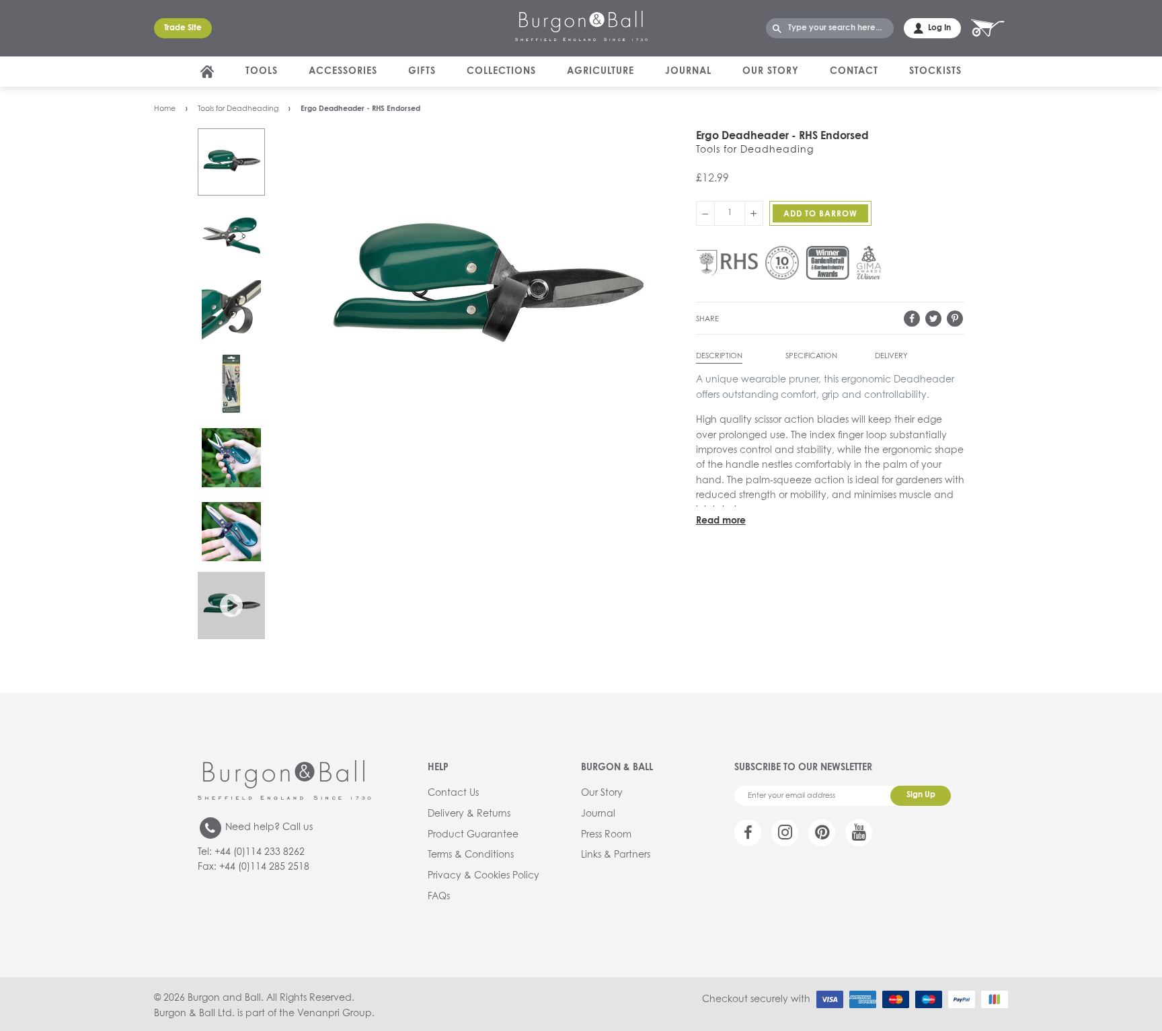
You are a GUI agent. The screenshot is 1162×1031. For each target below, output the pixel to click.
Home (165, 108)
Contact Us (453, 793)
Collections (501, 71)
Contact (854, 71)
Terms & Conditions (471, 855)
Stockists (935, 71)
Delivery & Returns (469, 814)
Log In (939, 28)
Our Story (770, 71)
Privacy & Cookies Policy (483, 875)
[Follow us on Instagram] (784, 832)
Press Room (606, 834)
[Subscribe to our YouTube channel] (858, 832)
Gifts (422, 71)
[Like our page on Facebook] (747, 832)
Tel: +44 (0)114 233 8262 (251, 852)
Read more (721, 521)
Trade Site (183, 28)
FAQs (439, 896)
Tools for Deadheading (238, 108)
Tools (261, 71)
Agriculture (600, 71)
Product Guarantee (473, 834)
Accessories (343, 71)
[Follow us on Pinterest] (821, 832)
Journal (688, 71)
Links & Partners (615, 855)
